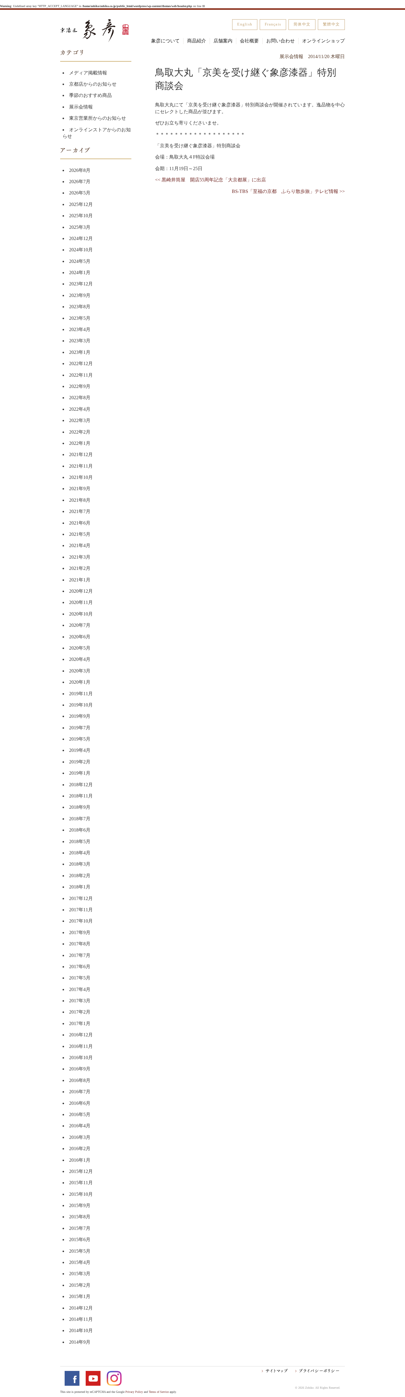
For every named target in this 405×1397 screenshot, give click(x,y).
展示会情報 (81, 106)
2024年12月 (81, 238)
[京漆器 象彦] (94, 30)
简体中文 (302, 24)
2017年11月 (81, 909)
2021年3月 (79, 557)
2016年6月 (79, 1103)
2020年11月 (81, 602)
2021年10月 (81, 477)
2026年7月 (79, 181)
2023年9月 (79, 295)
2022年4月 (79, 409)
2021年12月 (81, 454)
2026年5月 (79, 192)
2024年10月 (81, 249)
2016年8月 (79, 1080)
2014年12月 (81, 1307)
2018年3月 (79, 864)
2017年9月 (79, 932)
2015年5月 (79, 1251)
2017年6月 (79, 966)
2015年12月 (81, 1171)
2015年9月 (79, 1205)
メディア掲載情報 (88, 72)
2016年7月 (79, 1091)
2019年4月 (79, 750)
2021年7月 (79, 511)
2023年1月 (79, 352)
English (244, 24)
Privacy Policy (134, 1391)
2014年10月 (81, 1330)
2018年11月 (81, 795)
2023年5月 (79, 318)
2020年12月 (81, 591)
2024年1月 (79, 272)
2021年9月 (79, 488)
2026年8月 (79, 170)
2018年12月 (81, 784)
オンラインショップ (323, 40)
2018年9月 (79, 807)
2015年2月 (79, 1285)
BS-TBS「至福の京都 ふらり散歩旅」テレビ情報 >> (288, 191)
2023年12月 (81, 283)
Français (273, 24)
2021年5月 (79, 534)
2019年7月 (79, 727)
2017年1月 (79, 1023)
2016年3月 (79, 1137)
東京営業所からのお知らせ (97, 118)
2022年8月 (79, 397)
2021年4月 (79, 545)
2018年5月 (79, 841)
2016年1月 (79, 1160)
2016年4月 (79, 1125)
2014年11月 (81, 1319)
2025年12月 (81, 204)
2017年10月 (81, 920)
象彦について (165, 40)
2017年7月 (79, 955)
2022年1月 (79, 443)
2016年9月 (79, 1068)
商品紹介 (196, 40)
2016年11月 (81, 1046)
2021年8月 (79, 500)
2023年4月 (79, 329)
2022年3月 (79, 420)
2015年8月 (79, 1216)
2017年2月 (79, 1011)
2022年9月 (79, 386)
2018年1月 (79, 886)
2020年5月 (79, 647)
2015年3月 (79, 1273)
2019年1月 (79, 773)
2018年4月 (79, 852)
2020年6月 (79, 636)
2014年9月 (79, 1342)
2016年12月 (81, 1034)
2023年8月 (79, 306)
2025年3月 (79, 227)
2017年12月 (81, 898)
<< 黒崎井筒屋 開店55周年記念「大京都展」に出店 (210, 179)
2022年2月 (79, 431)
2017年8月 (79, 943)
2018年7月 (79, 818)
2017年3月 (79, 1000)
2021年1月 (79, 579)
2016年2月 (79, 1148)
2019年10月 (81, 704)
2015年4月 (79, 1262)
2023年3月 (79, 340)
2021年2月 (79, 568)
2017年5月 (79, 977)
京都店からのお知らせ (93, 84)
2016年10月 (81, 1057)
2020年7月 (79, 625)
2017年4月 (79, 989)
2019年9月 (79, 716)
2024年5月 (79, 261)
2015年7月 (79, 1228)
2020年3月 (79, 670)
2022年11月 (81, 375)
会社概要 (249, 40)
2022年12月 (81, 363)
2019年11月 (81, 693)
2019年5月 (79, 738)
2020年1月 (79, 682)
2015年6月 (79, 1239)
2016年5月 (79, 1114)
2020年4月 (79, 659)
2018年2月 (79, 875)
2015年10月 (81, 1194)
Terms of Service (159, 1391)
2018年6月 (79, 829)
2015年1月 (79, 1296)
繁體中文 (331, 24)
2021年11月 (81, 466)
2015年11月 (81, 1182)
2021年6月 (79, 522)
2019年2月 (79, 761)
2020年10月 (81, 613)
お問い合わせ (280, 40)
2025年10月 (81, 215)
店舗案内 (222, 40)
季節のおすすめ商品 (90, 95)
